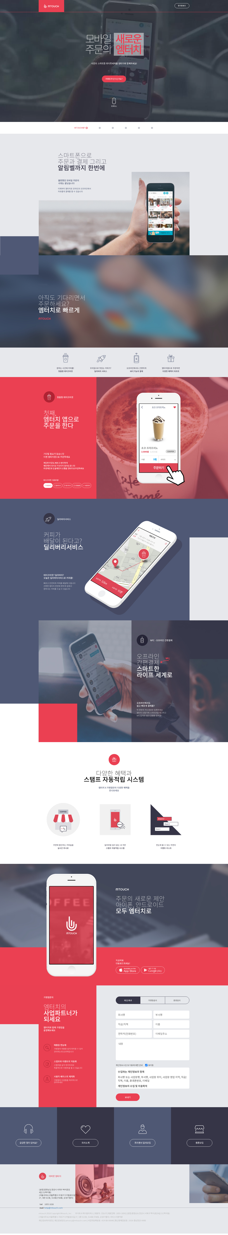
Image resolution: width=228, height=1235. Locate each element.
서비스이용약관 (116, 1216)
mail (42, 1207)
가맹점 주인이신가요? (114, 78)
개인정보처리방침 (46, 1220)
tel (41, 1204)
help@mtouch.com (53, 1207)
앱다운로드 (182, 5)
